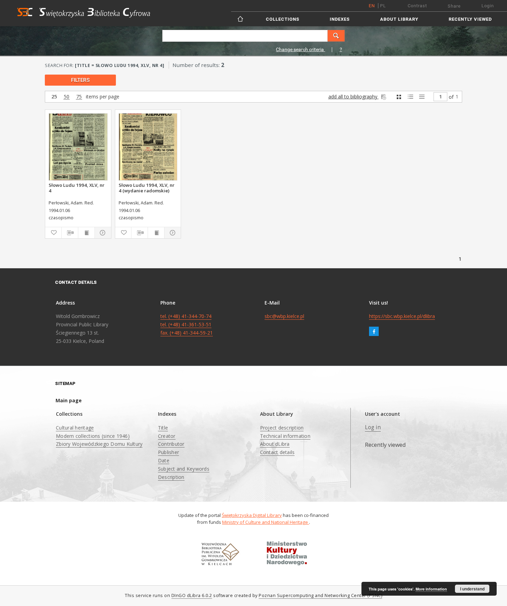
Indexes (340, 19)
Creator (167, 436)
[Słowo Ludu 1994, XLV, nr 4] (78, 147)
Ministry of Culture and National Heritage (265, 522)
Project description (282, 427)
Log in (373, 427)
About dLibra (275, 444)
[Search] (336, 36)
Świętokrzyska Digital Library (252, 515)
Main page (69, 400)
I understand (472, 589)
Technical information (285, 436)
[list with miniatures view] (410, 96)
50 (66, 96)
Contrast (417, 5)
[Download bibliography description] (70, 232)
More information (431, 588)
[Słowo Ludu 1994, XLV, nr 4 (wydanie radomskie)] (148, 147)
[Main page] (241, 18)
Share (454, 6)
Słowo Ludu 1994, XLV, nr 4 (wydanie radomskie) (147, 188)
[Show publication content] (86, 232)
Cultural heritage (75, 427)
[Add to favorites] (53, 232)
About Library (399, 19)
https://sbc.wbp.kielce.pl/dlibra (402, 316)
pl (383, 5)
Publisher (168, 452)
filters (80, 80)
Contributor (171, 444)
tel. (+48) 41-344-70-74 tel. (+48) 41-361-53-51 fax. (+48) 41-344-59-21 (186, 324)
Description (171, 477)
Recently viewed (470, 19)
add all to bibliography (353, 96)
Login (487, 5)
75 (79, 96)
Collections (282, 19)
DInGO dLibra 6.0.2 (191, 595)
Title (163, 427)
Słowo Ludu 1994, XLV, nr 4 (77, 188)
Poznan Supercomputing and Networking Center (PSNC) (320, 595)
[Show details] (102, 232)
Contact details (277, 452)
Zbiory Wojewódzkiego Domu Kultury (99, 444)
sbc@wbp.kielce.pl (284, 316)
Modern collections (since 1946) (93, 436)
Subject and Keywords (183, 468)
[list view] (422, 96)
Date (163, 460)
